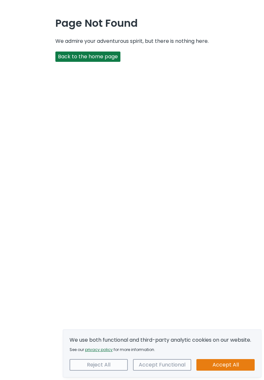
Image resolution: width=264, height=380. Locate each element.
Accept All (225, 364)
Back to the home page (88, 56)
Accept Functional (162, 364)
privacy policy (99, 349)
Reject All (98, 364)
